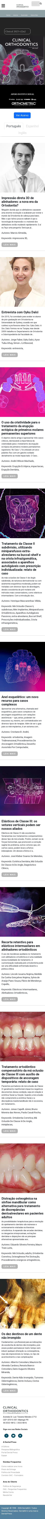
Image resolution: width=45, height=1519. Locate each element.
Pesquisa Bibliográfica (11, 1449)
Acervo (15, 15)
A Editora (5, 1446)
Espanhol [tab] (32, 126)
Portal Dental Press (10, 1452)
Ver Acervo (22, 115)
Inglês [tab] (22, 133)
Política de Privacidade (11, 1472)
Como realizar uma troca (12, 1466)
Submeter (24, 15)
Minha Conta (8, 1492)
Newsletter (7, 1495)
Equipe (4, 1455)
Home (8, 15)
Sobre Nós (34, 15)
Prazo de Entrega (9, 1469)
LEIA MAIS (10, 244)
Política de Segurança (12, 1486)
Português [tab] (13, 126)
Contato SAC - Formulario (12, 1475)
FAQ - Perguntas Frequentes (14, 1489)
